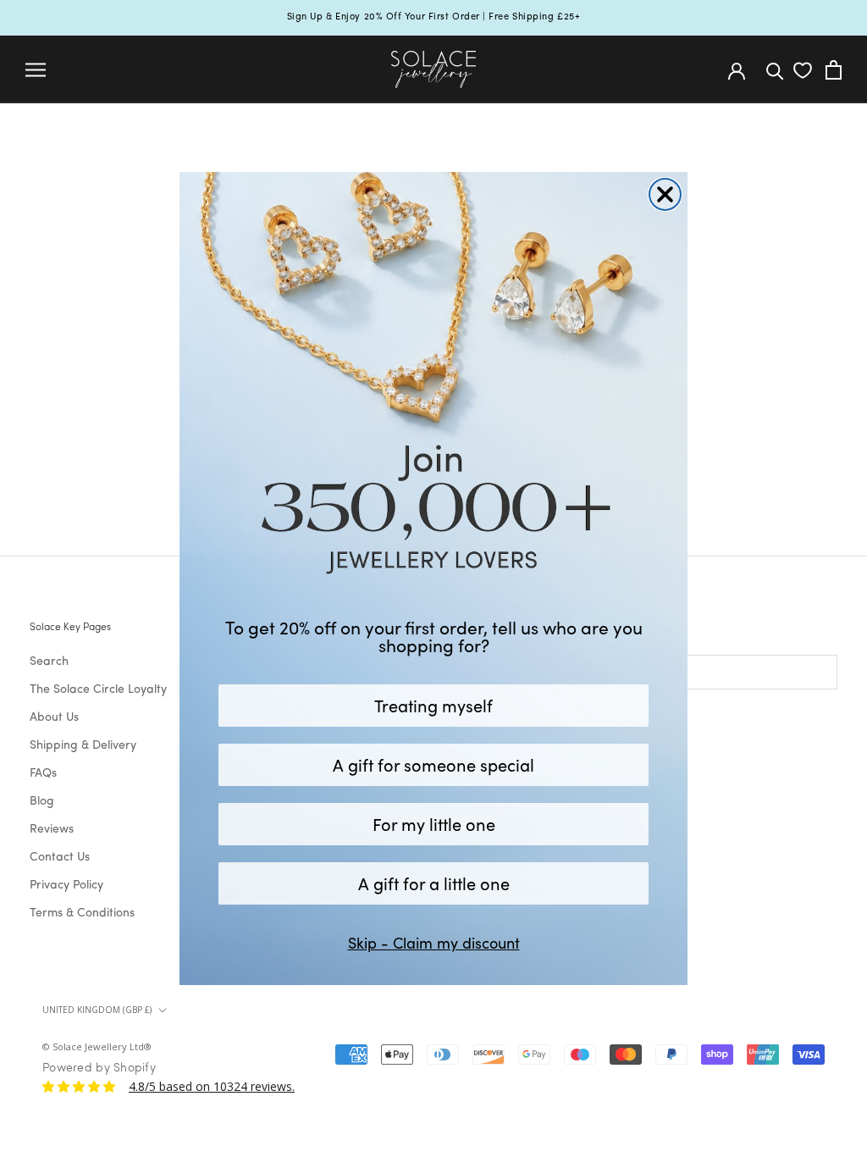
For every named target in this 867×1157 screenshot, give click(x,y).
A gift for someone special (433, 764)
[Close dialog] (665, 194)
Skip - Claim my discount (434, 943)
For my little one (434, 823)
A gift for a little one (434, 883)
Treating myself (433, 705)
